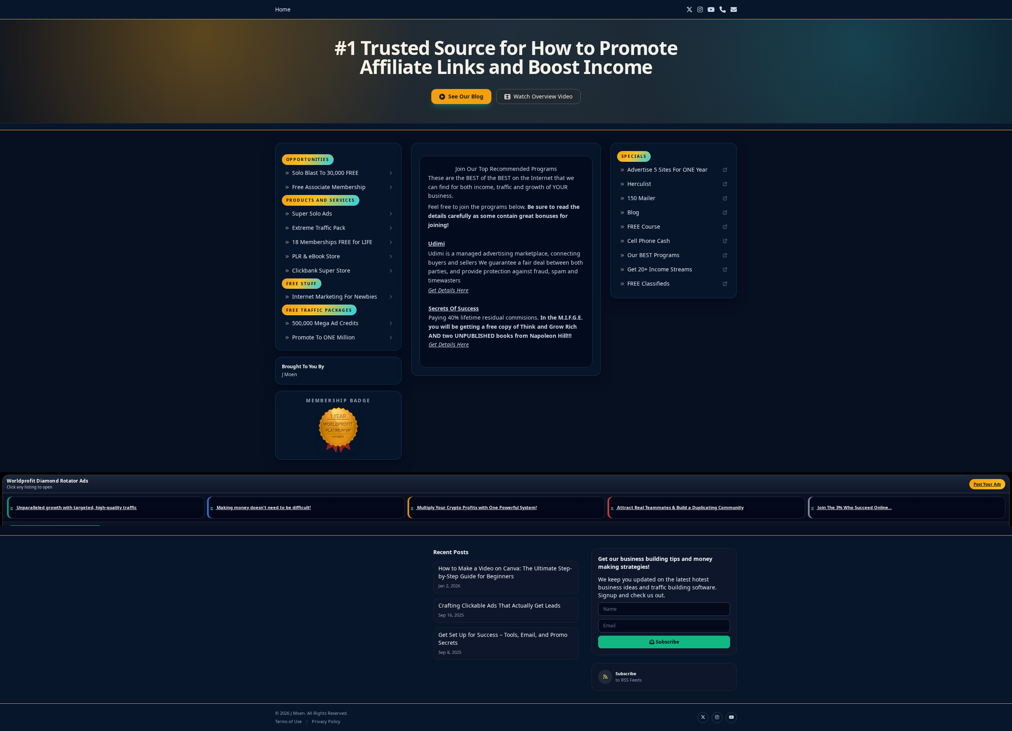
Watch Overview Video (543, 96)
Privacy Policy (326, 721)
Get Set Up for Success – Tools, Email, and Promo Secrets (502, 638)
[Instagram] (700, 9)
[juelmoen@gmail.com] (734, 9)
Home (283, 9)
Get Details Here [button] (448, 290)
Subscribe (667, 641)
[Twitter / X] (689, 9)
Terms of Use (288, 721)
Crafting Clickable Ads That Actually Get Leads (499, 605)
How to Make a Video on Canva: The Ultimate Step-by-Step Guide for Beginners (505, 572)
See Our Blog (465, 96)
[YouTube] (711, 9)
